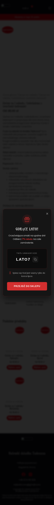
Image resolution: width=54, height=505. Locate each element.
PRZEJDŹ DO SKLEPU (27, 286)
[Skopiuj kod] (35, 259)
